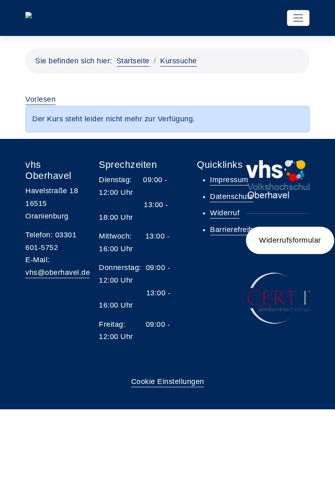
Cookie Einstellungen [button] (167, 381)
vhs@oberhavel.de (57, 272)
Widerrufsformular (290, 240)
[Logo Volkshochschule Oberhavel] (92, 17)
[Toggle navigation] (298, 18)
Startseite (133, 61)
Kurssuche (178, 61)
